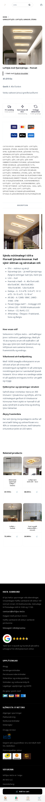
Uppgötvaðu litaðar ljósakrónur (19, 191)
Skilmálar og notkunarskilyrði (16, 682)
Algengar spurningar (12, 713)
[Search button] (29, 5)
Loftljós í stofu (10, 170)
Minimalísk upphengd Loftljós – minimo (12, 482)
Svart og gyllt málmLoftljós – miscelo (32, 528)
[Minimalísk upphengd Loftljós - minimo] (12, 466)
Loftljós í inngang (30, 167)
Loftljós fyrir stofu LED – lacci (32, 481)
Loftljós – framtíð (12, 527)
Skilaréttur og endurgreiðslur (16, 678)
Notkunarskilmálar (11, 721)
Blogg (5, 666)
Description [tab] (22, 205)
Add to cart (24, 791)
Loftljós (7, 167)
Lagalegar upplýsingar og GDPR (17, 686)
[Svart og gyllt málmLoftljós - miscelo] (32, 512)
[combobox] (19, 5)
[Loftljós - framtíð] (12, 512)
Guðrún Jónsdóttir (21, 73)
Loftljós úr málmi (27, 170)
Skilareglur (7, 725)
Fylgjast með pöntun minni (15, 616)
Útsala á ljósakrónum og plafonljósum (22, 194)
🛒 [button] (17, 536)
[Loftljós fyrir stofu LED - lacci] (32, 466)
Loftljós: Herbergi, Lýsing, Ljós (17, 173)
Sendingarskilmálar (11, 670)
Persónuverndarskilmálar (14, 674)
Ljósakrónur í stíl (26, 165)
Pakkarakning (9, 717)
